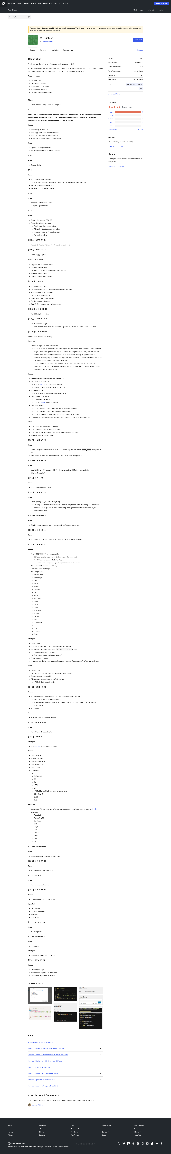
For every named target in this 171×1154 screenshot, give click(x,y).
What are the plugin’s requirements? (41, 1042)
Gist (141, 88)
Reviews (43, 50)
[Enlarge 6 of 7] (100, 998)
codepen (139, 84)
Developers (74, 1132)
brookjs (42, 402)
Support (140, 50)
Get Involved (106, 1125)
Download (138, 40)
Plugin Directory (13, 10)
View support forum (115, 146)
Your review (112, 130)
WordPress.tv (76, 1135)
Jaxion (42, 384)
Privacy (10, 1135)
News (10, 1129)
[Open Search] (149, 3)
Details (32, 50)
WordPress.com (140, 1125)
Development (68, 50)
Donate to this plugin (116, 166)
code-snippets (130, 84)
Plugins (41, 1132)
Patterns (42, 1135)
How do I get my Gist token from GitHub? (43, 1073)
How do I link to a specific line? (39, 1067)
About (10, 1125)
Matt (136, 1129)
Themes (42, 1129)
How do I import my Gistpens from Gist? (43, 1086)
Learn (72, 1125)
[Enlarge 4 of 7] (75, 1006)
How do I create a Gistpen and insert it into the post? (48, 1055)
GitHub (94, 809)
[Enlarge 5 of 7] (100, 990)
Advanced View (114, 94)
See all (140, 130)
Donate (105, 1132)
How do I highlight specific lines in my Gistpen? (45, 1061)
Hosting (10, 1132)
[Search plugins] (29, 17)
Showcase (42, 1125)
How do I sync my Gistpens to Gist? (41, 1080)
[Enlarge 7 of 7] (100, 1009)
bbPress (137, 1132)
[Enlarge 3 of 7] (75, 990)
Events (104, 1129)
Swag (105, 1135)
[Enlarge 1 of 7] (49, 990)
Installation (54, 50)
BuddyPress (138, 1135)
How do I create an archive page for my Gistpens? (46, 1048)
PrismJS (37, 746)
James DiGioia (47, 41)
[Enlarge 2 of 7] (49, 1008)
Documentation (76, 1129)
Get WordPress (161, 3)
